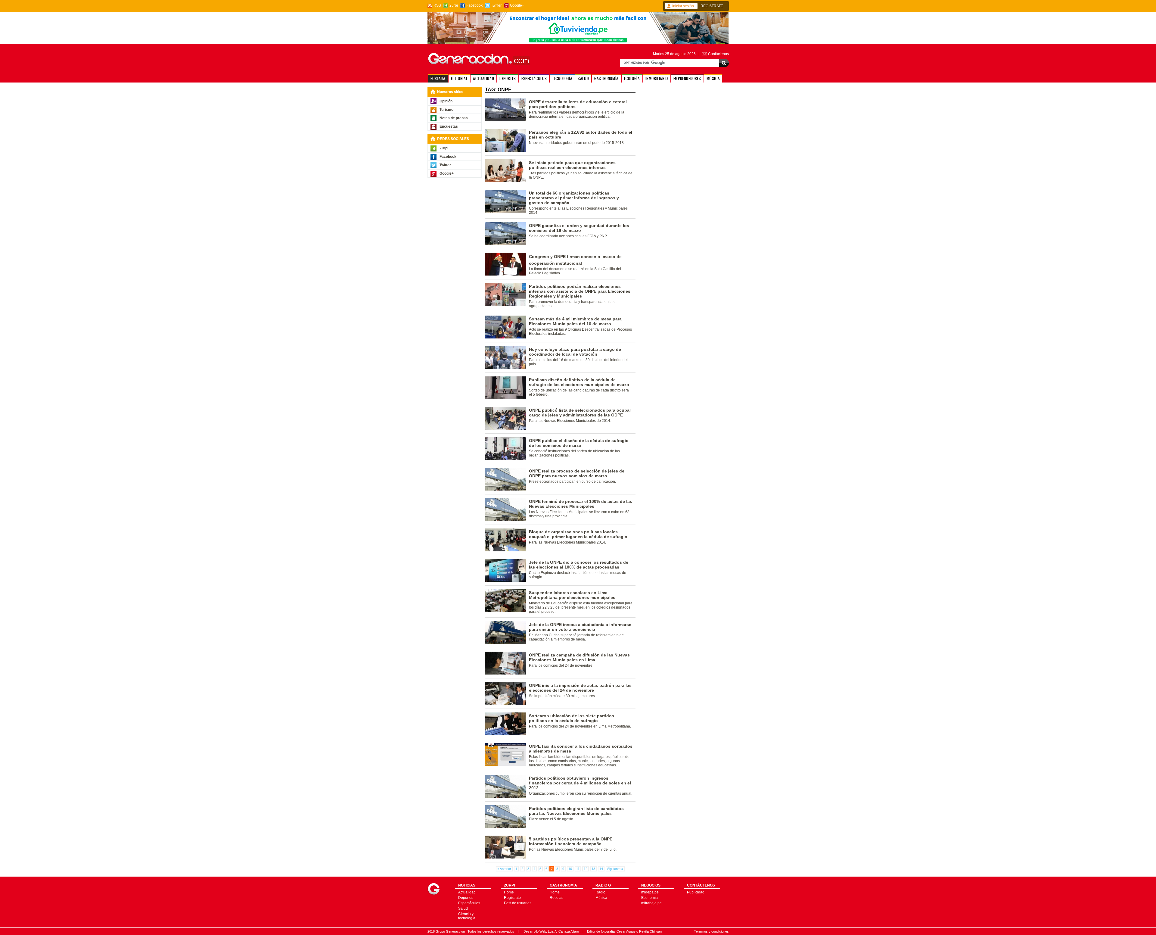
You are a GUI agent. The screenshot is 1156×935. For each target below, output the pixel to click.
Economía (649, 898)
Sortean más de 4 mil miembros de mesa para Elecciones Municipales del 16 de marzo (575, 321)
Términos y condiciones (711, 931)
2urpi (453, 5)
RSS (437, 5)
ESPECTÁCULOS (534, 78)
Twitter (496, 5)
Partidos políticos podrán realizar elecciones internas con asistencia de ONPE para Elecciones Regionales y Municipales (579, 291)
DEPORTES (507, 78)
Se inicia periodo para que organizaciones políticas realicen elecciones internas (572, 165)
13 (593, 869)
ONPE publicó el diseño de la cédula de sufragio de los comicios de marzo (579, 443)
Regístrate (512, 898)
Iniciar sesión (683, 6)
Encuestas (449, 126)
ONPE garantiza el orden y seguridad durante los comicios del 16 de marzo (579, 228)
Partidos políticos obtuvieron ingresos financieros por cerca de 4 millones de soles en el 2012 (580, 783)
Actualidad (467, 892)
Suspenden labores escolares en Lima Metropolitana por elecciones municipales (572, 595)
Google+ (517, 5)
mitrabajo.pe (651, 903)
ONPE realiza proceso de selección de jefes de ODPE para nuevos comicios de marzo (576, 473)
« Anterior (504, 869)
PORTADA (438, 78)
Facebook (474, 5)
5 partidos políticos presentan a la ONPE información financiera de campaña (570, 841)
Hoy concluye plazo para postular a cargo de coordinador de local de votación (575, 352)
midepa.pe (650, 892)
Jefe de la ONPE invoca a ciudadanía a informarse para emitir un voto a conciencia (580, 627)
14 (601, 869)
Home (509, 892)
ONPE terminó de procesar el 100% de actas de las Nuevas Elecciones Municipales (580, 504)
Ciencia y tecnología (466, 916)
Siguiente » (615, 869)
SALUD (583, 78)
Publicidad (695, 892)
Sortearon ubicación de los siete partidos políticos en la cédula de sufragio (571, 718)
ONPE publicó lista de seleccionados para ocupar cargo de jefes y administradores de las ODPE (580, 412)
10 (570, 869)
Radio (600, 892)
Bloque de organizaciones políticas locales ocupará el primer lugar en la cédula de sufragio (578, 534)
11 (578, 869)
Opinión (446, 101)
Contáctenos (718, 54)
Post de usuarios (517, 903)
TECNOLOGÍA (562, 78)
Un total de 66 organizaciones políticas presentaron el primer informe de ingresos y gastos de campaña (574, 198)
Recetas (556, 898)
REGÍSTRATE (712, 6)
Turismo (446, 110)
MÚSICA (713, 78)
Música (601, 898)
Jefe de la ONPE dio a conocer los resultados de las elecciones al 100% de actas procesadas (578, 564)
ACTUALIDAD (483, 78)
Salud (463, 908)
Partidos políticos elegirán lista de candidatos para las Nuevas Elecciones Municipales (576, 811)
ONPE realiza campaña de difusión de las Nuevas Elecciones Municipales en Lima (579, 657)
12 (585, 869)
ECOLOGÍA (632, 78)
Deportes (465, 898)
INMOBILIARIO (656, 78)
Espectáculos (469, 903)
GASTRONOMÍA (606, 78)
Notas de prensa (454, 118)
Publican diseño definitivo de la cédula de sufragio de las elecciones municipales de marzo (579, 382)
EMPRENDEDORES (687, 78)
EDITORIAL (459, 78)
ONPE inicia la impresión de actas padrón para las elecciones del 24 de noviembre (580, 688)
